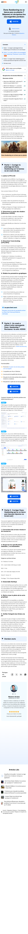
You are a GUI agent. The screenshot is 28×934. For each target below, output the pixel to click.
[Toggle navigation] (26, 2)
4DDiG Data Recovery (21, 346)
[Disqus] (14, 744)
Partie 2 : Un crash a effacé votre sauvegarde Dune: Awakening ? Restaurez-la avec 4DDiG (15, 54)
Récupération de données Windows (13, 75)
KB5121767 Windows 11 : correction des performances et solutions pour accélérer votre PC (13, 86)
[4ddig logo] (4, 2)
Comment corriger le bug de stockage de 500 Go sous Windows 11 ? (13, 95)
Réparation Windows (12, 810)
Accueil (4, 810)
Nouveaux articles (8, 78)
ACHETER (15, 21)
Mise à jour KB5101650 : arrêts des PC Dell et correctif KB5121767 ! (13, 82)
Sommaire (5, 44)
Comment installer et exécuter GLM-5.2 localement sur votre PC (13, 91)
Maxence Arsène (15, 28)
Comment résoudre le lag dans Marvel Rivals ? (13, 99)
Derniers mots (7, 63)
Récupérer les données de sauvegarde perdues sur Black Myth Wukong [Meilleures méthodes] (14, 312)
